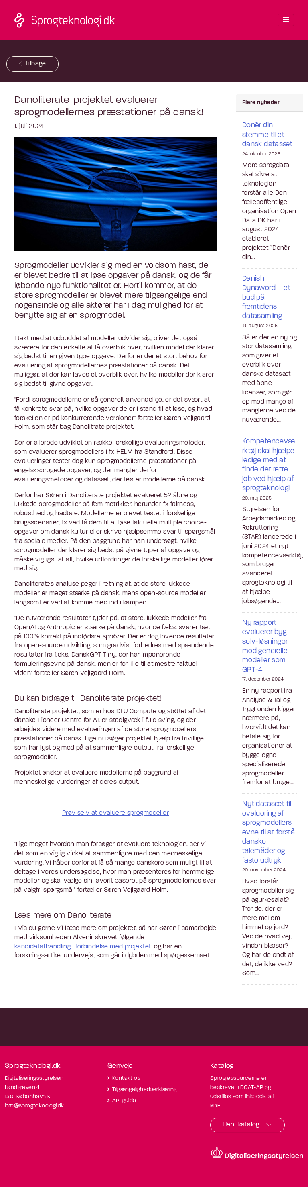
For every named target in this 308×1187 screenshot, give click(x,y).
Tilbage (35, 64)
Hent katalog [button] (241, 1125)
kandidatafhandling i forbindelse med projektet (82, 947)
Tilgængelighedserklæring (144, 1090)
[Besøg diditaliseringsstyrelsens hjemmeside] (257, 1153)
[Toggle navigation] (286, 20)
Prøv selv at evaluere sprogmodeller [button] (115, 813)
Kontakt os (126, 1078)
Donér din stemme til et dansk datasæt (267, 135)
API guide (124, 1101)
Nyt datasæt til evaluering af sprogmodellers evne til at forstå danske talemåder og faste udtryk (268, 832)
